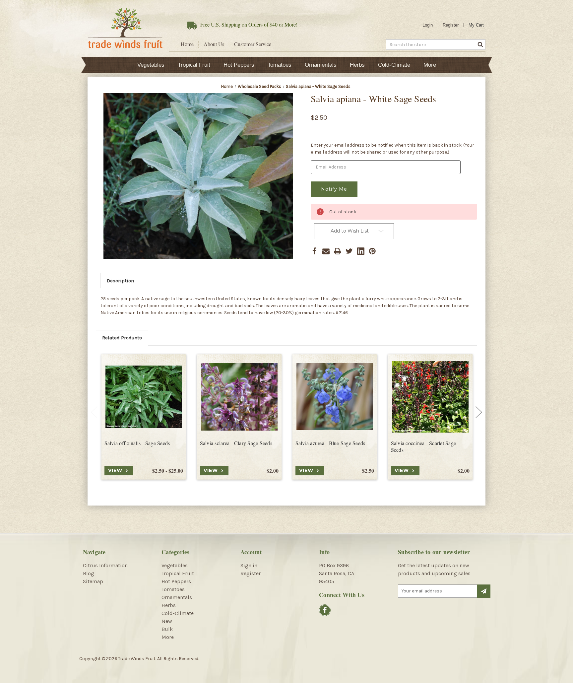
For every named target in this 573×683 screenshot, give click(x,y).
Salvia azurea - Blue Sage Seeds (330, 443)
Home (187, 44)
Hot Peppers (238, 65)
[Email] (326, 251)
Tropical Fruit (194, 65)
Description (120, 281)
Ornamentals (321, 65)
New (166, 621)
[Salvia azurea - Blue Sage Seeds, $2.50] (334, 397)
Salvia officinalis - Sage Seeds (137, 443)
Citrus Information (105, 565)
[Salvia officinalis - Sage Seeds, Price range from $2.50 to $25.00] (143, 397)
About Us (214, 44)
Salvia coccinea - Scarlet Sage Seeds (423, 446)
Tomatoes (279, 65)
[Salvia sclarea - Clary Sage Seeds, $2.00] (239, 397)
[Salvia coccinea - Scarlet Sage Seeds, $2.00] (430, 397)
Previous (94, 412)
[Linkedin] (360, 251)
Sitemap (93, 581)
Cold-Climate (394, 65)
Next (479, 412)
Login (427, 25)
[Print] (337, 251)
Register (451, 25)
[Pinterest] (372, 251)
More (429, 65)
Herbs (357, 65)
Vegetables (150, 65)
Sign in (248, 565)
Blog (88, 573)
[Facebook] (314, 251)
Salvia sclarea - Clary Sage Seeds (236, 443)
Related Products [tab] (122, 338)
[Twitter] (349, 251)
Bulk (167, 629)
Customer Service (252, 44)
